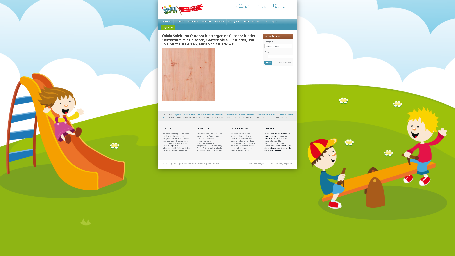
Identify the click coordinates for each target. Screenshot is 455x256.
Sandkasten (193, 21)
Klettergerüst (234, 21)
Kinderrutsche (286, 148)
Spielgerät (268, 41)
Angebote (167, 27)
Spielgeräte (177, 115)
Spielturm (167, 21)
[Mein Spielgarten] (182, 9)
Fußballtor (220, 21)
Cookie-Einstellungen (256, 163)
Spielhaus (179, 21)
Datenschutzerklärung (274, 163)
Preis (266, 52)
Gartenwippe (276, 150)
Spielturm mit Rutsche (278, 134)
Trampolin (206, 21)
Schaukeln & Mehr (252, 21)
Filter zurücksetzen (285, 63)
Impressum (288, 163)
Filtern (268, 62)
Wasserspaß (271, 21)
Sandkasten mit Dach (272, 136)
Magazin (173, 145)
